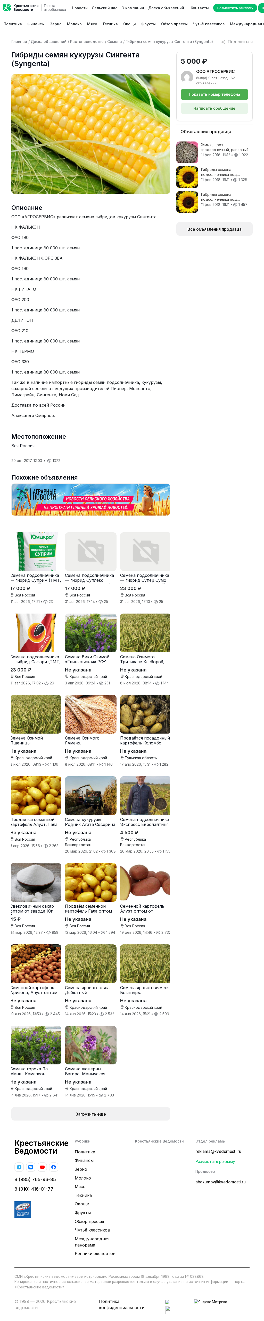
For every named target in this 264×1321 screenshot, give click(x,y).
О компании (132, 8)
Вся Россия (23, 445)
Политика (13, 24)
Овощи (129, 24)
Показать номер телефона (214, 94)
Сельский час (104, 8)
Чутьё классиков (209, 24)
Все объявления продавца (214, 229)
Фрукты (148, 24)
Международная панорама (92, 1242)
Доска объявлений (166, 8)
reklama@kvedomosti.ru (218, 1151)
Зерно (56, 24)
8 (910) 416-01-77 (33, 1189)
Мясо (92, 24)
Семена (114, 41)
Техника (110, 24)
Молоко (74, 24)
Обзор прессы (174, 24)
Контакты (200, 8)
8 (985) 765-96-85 (35, 1179)
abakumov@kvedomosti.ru (220, 1182)
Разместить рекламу (235, 8)
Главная (19, 41)
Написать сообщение (214, 108)
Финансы (36, 24)
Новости (80, 8)
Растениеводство (87, 41)
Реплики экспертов (95, 1253)
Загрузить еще (91, 1114)
